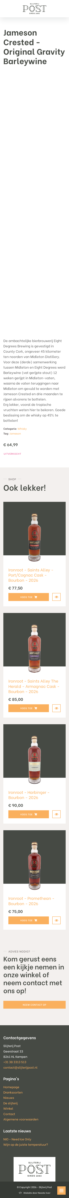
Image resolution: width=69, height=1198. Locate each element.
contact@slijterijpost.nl (20, 1067)
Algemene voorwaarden (20, 1119)
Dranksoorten (13, 1092)
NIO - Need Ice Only (17, 1139)
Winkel (8, 1108)
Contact (9, 1113)
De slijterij (10, 1103)
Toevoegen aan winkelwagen (28, 597)
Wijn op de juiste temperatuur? (25, 1144)
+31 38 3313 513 (14, 1061)
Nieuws (8, 1097)
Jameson (15, 433)
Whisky (22, 428)
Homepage (11, 1087)
